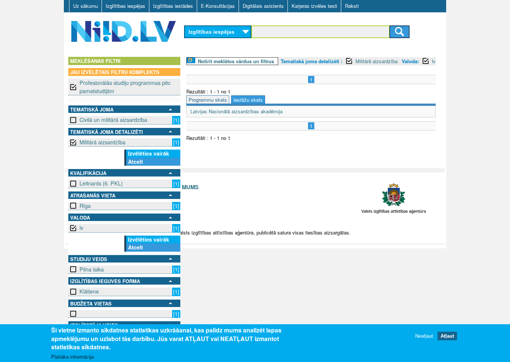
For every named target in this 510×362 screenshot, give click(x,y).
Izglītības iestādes (173, 5)
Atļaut (447, 335)
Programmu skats (208, 99)
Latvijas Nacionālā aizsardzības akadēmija (236, 111)
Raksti (352, 5)
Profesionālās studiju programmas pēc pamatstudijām (125, 86)
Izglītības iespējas (125, 5)
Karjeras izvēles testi (314, 5)
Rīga (85, 205)
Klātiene (89, 291)
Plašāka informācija (72, 357)
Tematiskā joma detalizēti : (311, 61)
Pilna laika (92, 269)
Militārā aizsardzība (102, 142)
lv (81, 227)
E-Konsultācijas (218, 5)
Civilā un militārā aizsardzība (113, 119)
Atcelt (135, 161)
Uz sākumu (85, 5)
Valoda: (410, 61)
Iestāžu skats (248, 99)
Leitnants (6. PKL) (101, 183)
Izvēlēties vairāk (148, 153)
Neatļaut (424, 335)
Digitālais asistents (263, 5)
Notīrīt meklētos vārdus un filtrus (236, 61)
